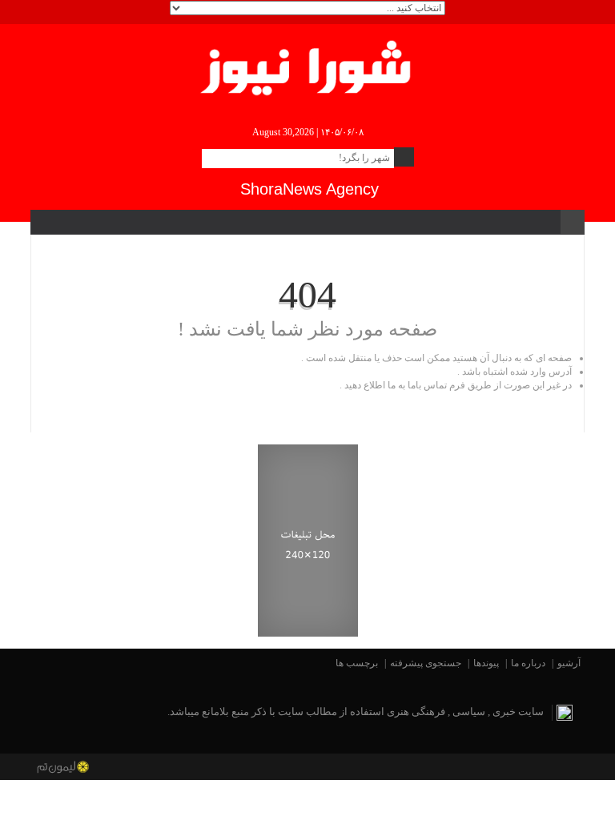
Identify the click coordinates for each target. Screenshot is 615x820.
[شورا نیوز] (308, 64)
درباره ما (528, 663)
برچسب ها (357, 663)
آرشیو (569, 663)
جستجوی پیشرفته (425, 663)
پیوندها (486, 663)
